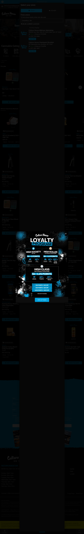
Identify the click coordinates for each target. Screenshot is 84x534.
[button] (66, 233)
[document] (42, 267)
